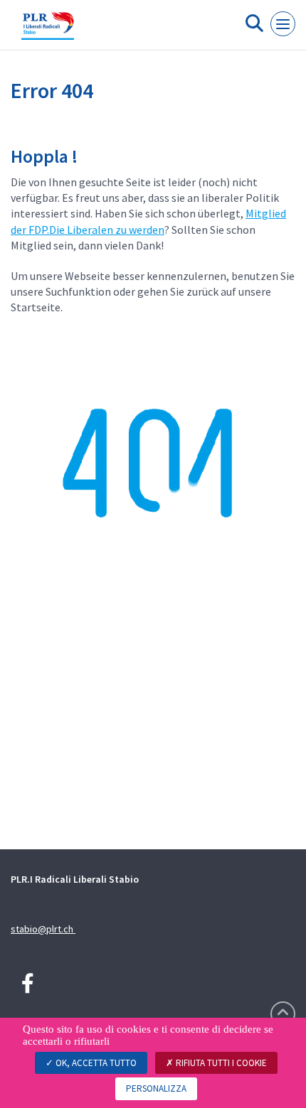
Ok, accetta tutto (95, 1063)
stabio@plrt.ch (43, 929)
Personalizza (156, 1088)
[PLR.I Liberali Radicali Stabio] (47, 30)
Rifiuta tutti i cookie (220, 1063)
